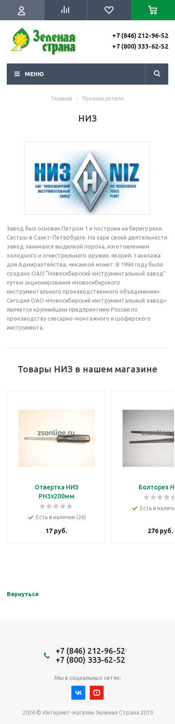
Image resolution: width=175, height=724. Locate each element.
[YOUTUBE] (97, 693)
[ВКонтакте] (78, 693)
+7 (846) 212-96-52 (140, 35)
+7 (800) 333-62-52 (140, 46)
